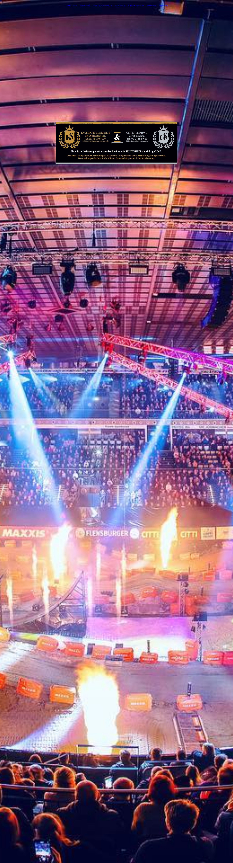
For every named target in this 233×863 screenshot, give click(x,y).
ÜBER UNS (85, 6)
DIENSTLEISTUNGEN (102, 6)
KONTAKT (120, 6)
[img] (116, 431)
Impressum (163, 6)
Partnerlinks (151, 6)
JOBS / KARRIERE (136, 6)
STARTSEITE (71, 6)
